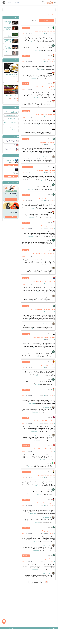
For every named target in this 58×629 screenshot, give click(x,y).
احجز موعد (10, 165)
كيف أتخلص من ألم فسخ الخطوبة (47, 226)
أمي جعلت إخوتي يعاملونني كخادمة (47, 59)
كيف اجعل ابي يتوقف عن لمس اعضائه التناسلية (44, 503)
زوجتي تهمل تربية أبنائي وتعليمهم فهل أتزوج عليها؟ (44, 421)
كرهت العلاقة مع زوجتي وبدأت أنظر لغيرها (45, 114)
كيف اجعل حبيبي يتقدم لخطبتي (48, 531)
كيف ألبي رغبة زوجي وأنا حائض (48, 365)
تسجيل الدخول (9, 2)
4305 (32, 582)
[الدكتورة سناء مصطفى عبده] (53, 407)
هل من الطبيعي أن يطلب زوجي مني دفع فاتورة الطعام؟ (42, 281)
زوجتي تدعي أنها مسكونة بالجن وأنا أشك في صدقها (44, 253)
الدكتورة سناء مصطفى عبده (47, 407)
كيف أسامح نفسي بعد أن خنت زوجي (46, 475)
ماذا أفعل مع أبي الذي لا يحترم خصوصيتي (46, 198)
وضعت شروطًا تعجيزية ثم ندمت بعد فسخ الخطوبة (44, 337)
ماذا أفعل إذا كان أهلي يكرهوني (48, 559)
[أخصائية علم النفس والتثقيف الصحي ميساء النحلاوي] (53, 156)
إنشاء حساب (16, 2)
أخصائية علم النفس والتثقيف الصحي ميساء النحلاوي (43, 156)
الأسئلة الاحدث (49, 10)
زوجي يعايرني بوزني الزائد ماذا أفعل (47, 142)
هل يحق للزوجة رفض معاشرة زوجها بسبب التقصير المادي (42, 309)
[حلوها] (55, 2)
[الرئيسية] (54, 10)
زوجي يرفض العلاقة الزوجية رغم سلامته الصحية (44, 449)
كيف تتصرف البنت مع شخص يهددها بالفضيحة (44, 31)
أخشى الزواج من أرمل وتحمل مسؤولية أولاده (45, 87)
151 (36, 582)
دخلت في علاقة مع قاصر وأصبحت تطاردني (46, 170)
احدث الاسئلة (46, 21)
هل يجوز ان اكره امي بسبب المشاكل (47, 393)
